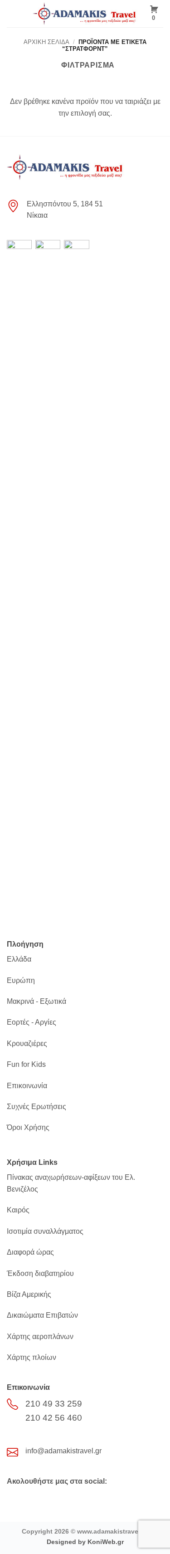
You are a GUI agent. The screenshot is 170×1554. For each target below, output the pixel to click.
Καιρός (18, 1210)
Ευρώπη (21, 980)
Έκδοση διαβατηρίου (40, 1273)
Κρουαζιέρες (27, 1043)
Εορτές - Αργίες (31, 1022)
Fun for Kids (26, 1064)
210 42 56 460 (53, 1417)
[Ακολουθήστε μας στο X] (30, 1499)
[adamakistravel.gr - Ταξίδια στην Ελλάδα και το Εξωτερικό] (85, 13)
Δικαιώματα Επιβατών (42, 1315)
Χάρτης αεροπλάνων (40, 1336)
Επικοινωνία (27, 1086)
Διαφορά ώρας (30, 1252)
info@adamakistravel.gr (63, 1451)
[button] (12, 13)
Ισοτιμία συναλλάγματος (45, 1231)
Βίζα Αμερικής (29, 1294)
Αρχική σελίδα (46, 42)
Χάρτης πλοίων (31, 1357)
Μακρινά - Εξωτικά (36, 1001)
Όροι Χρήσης (28, 1127)
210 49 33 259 (53, 1403)
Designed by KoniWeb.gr (85, 1541)
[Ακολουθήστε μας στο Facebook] (15, 1499)
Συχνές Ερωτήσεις (36, 1106)
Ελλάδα (19, 959)
